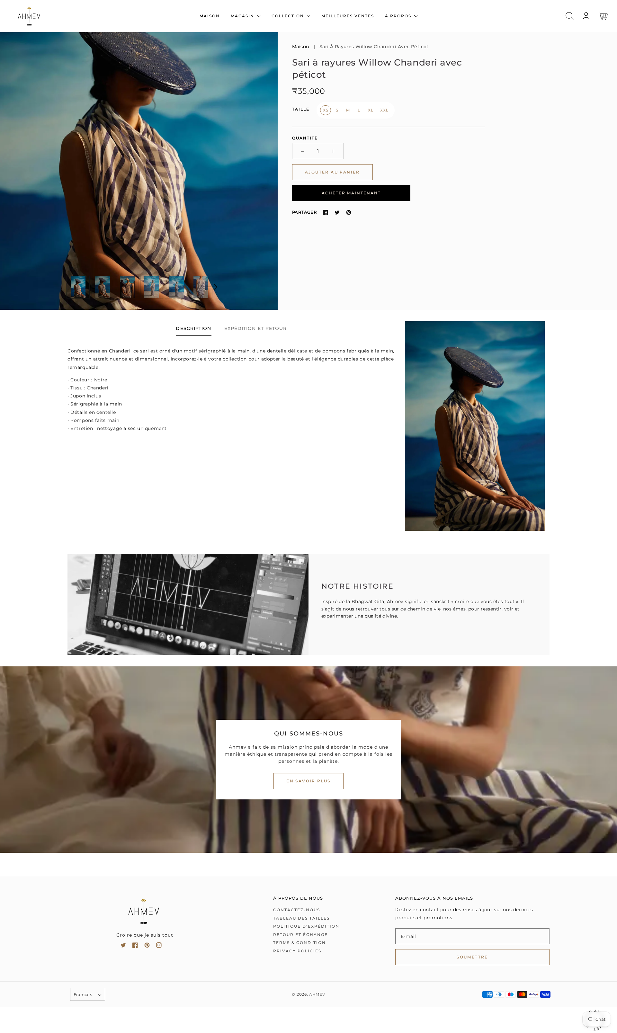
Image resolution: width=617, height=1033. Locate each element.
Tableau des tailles (301, 918)
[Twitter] (337, 212)
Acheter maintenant (351, 193)
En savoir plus (308, 781)
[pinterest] (147, 946)
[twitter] (123, 946)
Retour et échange (300, 934)
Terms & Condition (299, 942)
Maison (300, 46)
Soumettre (472, 957)
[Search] (569, 16)
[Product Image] (139, 171)
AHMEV (317, 994)
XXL (384, 110)
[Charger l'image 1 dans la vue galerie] (78, 287)
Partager (304, 212)
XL (370, 110)
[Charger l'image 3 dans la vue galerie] (127, 287)
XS (325, 110)
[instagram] (159, 946)
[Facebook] (325, 212)
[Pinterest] (348, 212)
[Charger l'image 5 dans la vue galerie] (176, 287)
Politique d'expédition (306, 926)
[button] (569, 16)
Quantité (305, 138)
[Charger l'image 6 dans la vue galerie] (201, 287)
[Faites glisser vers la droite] (212, 287)
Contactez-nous (296, 909)
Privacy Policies (297, 950)
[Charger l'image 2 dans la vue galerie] (102, 287)
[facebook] (135, 946)
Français (83, 994)
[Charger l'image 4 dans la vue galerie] (152, 287)
